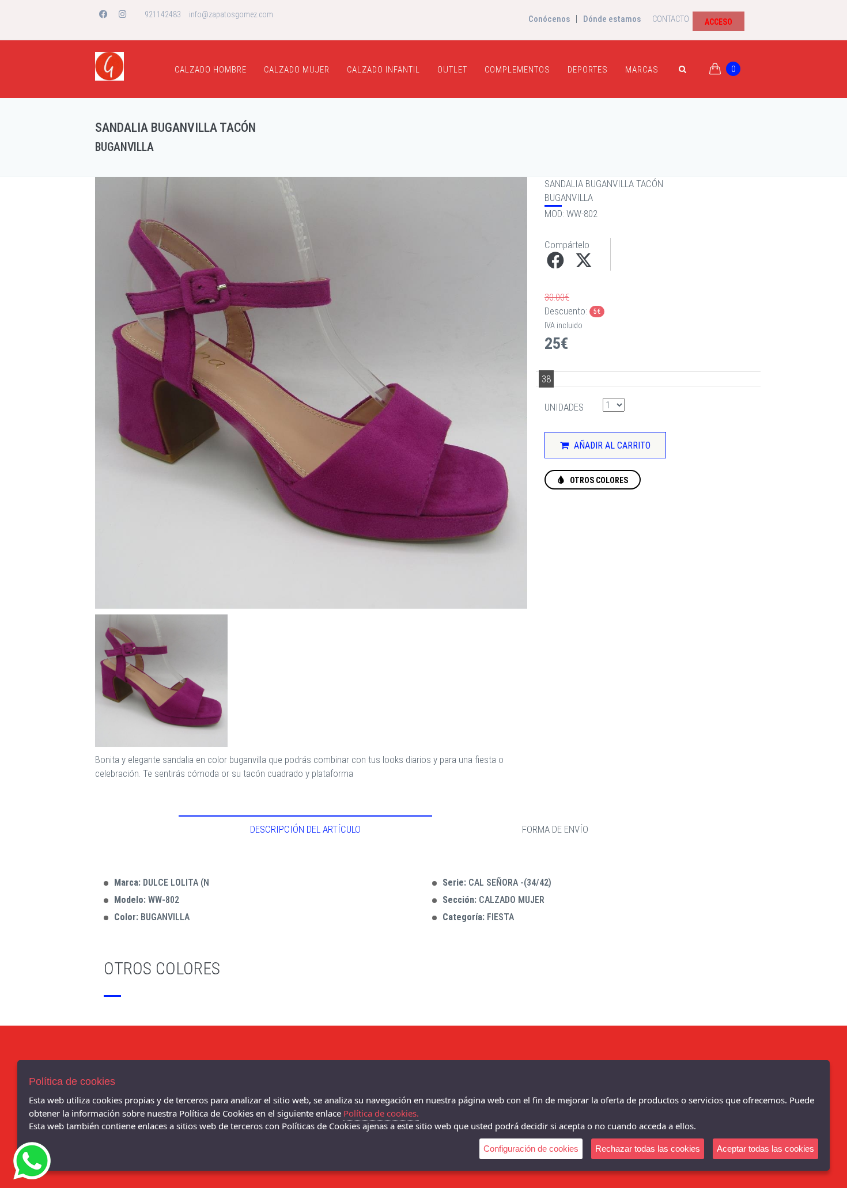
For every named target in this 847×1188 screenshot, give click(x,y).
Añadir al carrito (611, 445)
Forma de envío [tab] (555, 829)
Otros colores (598, 480)
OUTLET (452, 69)
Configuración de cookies (530, 1148)
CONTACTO (670, 19)
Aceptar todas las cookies (765, 1148)
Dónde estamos (612, 19)
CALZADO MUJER (297, 69)
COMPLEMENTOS (517, 69)
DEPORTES (588, 69)
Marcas (642, 69)
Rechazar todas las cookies (647, 1148)
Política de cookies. (381, 1113)
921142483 (163, 14)
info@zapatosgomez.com (231, 14)
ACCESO (718, 21)
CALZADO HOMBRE (211, 69)
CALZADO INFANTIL (383, 69)
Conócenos (549, 19)
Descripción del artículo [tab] (305, 829)
